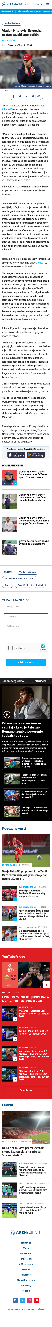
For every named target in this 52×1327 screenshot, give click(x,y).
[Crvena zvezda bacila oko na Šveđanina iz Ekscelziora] (9, 547)
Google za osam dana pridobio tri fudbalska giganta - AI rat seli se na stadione (33, 762)
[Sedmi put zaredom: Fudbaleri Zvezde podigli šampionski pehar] (9, 893)
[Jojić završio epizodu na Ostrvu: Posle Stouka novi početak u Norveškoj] (9, 1190)
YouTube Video (13, 956)
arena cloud (26, 1253)
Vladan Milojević (27, 572)
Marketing (26, 1285)
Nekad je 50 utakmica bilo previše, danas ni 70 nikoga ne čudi (34, 810)
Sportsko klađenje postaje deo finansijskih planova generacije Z (34, 794)
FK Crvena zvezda (13, 578)
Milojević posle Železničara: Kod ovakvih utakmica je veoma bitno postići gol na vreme (34, 915)
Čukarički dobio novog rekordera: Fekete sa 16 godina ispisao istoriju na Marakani (32, 1171)
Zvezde (6, 387)
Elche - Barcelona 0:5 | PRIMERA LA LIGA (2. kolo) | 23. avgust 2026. (25, 999)
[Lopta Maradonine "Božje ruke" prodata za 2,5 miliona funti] (9, 1210)
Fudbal (39, 585)
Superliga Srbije (11, 865)
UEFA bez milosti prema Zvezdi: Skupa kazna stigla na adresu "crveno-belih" (23, 1151)
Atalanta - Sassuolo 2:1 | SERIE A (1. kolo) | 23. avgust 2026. (34, 1014)
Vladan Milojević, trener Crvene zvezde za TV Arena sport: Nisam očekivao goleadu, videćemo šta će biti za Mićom (33, 474)
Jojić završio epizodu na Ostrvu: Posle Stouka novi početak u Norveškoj (33, 1190)
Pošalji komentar (26, 662)
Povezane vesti (12, 465)
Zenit (31, 578)
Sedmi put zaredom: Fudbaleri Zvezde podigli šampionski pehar (32, 893)
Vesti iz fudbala (12, 23)
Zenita (40, 262)
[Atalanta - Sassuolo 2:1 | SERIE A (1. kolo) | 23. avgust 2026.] (9, 1013)
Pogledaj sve (40, 681)
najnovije (26, 1242)
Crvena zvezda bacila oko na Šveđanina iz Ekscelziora (34, 542)
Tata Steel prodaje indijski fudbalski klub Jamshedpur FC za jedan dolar (34, 779)
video (26, 1248)
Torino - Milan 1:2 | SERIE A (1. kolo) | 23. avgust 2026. (33, 1032)
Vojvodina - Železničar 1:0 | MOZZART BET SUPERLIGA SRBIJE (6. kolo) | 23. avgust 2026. (34, 1055)
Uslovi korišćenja (26, 1280)
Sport (7, 585)
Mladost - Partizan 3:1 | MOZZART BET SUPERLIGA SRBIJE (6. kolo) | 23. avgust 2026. (34, 1075)
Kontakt (26, 1291)
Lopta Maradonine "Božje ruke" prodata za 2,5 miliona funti (32, 1210)
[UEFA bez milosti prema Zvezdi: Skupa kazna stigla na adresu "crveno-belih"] (26, 1127)
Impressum (26, 1258)
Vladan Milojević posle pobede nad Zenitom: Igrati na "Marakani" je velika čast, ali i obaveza (34, 935)
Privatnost (26, 1274)
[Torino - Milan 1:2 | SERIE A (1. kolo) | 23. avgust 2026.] (9, 1033)
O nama (26, 1269)
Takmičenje (23, 585)
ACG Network (26, 1264)
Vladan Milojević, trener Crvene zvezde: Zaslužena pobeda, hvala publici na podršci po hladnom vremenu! (32, 498)
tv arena (14, 1309)
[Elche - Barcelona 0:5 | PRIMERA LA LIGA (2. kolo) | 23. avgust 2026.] (26, 975)
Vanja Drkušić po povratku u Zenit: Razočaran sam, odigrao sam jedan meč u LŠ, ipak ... (25, 875)
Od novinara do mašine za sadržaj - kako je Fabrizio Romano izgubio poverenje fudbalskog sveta (22, 729)
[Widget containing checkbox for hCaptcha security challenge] (27, 648)
